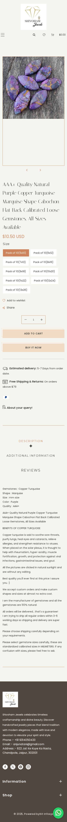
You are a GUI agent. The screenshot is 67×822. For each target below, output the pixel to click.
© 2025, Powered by (27, 814)
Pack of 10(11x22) (16, 280)
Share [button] (11, 308)
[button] (2, 35)
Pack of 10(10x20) (44, 271)
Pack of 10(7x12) (16, 262)
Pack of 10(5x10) (16, 253)
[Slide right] (40, 170)
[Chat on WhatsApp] (58, 813)
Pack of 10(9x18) (16, 271)
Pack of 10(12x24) (44, 280)
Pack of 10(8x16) (43, 262)
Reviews (31, 470)
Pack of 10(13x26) (16, 290)
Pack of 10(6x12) (44, 253)
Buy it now (33, 347)
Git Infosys (46, 814)
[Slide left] (27, 170)
